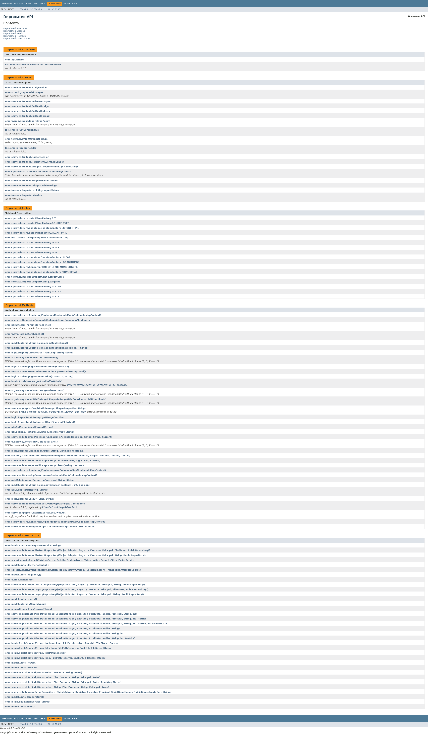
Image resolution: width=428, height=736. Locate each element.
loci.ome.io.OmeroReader (20, 148)
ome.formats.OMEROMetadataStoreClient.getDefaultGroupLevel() (45, 371)
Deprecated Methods (14, 36)
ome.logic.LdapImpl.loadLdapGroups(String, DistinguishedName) (44, 451)
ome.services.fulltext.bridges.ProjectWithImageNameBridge (42, 166)
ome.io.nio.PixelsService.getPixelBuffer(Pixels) (33, 381)
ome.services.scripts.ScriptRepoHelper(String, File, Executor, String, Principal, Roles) (57, 687)
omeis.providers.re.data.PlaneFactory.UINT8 (32, 296)
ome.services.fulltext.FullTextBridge (27, 106)
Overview (6, 4)
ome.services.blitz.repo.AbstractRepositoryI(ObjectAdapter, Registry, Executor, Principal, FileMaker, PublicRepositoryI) (77, 550)
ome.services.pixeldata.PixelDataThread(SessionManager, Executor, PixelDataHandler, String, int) (65, 633)
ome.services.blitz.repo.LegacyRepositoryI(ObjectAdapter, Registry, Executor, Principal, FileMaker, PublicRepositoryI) (76, 589)
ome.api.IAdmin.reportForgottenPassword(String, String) (40, 480)
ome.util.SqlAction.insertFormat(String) (29, 427)
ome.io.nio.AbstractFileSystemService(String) (33, 545)
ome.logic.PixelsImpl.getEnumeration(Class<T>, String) (39, 376)
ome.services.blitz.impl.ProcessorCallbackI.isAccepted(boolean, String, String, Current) (58, 437)
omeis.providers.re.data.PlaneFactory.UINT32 (33, 291)
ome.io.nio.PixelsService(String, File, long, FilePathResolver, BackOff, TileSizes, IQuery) (58, 648)
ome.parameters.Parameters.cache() (28, 325)
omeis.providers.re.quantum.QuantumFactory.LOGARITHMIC (42, 262)
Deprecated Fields (13, 33)
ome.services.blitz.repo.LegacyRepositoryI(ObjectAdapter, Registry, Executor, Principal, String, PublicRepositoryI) (74, 594)
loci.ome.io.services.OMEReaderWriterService (33, 64)
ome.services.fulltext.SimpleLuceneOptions (31, 180)
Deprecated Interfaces (15, 28)
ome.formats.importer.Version (23, 195)
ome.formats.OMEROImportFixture (26, 139)
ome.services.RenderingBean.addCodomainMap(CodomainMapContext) (48, 320)
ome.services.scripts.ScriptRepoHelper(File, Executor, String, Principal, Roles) (52, 677)
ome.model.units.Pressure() (22, 667)
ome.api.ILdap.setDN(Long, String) (26, 490)
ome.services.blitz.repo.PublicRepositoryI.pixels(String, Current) (44, 465)
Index (67, 4)
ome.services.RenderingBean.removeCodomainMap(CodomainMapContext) (51, 475)
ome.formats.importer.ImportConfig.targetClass (34, 277)
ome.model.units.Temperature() (24, 697)
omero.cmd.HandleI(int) (19, 579)
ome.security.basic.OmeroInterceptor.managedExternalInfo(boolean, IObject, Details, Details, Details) (67, 455)
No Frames (36, 9)
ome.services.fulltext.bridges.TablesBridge (31, 185)
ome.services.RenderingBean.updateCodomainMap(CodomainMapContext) (50, 526)
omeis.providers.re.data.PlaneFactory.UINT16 (33, 286)
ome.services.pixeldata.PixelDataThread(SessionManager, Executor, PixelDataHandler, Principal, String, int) (71, 614)
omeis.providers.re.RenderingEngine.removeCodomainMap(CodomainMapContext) (55, 470)
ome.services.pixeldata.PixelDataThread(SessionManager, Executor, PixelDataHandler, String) (62, 628)
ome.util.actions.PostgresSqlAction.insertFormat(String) (39, 432)
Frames (24, 9)
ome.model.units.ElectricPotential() (27, 565)
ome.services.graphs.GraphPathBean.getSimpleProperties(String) (45, 408)
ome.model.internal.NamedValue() (26, 604)
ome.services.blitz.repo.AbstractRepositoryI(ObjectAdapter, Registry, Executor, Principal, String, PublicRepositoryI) (75, 555)
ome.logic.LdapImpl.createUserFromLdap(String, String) (39, 352)
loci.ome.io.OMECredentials (22, 130)
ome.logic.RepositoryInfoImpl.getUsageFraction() (35, 417)
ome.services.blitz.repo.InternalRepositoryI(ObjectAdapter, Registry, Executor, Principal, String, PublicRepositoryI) (75, 584)
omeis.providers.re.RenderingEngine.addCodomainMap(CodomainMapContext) (53, 315)
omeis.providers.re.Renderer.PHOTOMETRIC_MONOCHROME (41, 267)
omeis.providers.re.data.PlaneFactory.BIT (30, 218)
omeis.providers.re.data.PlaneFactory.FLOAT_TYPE (36, 233)
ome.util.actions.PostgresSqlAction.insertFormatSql (36, 237)
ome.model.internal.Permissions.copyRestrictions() (36, 343)
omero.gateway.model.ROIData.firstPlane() (31, 357)
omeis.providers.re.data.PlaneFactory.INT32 (32, 247)
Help (74, 4)
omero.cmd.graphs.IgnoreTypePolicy (27, 121)
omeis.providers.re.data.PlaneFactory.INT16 (32, 242)
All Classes (55, 9)
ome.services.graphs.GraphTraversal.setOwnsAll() (35, 512)
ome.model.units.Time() (20, 706)
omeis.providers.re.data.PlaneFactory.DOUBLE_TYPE (37, 223)
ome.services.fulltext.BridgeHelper (26, 87)
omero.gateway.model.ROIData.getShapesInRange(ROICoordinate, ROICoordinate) (55, 399)
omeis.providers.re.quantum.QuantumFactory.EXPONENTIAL (42, 228)
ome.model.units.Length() (21, 599)
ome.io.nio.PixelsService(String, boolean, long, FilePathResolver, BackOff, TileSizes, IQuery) (61, 643)
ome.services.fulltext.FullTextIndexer (27, 111)
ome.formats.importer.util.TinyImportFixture (32, 190)
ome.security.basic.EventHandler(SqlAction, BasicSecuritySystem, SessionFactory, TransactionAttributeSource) (73, 570)
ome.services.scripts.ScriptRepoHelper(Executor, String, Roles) (43, 672)
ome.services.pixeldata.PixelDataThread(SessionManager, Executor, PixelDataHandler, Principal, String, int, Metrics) (76, 618)
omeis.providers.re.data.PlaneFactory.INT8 (31, 252)
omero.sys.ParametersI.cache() (24, 334)
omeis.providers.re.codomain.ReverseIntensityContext (38, 171)
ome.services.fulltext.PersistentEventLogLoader (34, 162)
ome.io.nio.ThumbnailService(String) (27, 702)
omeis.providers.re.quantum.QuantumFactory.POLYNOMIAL (41, 272)
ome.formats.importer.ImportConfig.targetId (32, 281)
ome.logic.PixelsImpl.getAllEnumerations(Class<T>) (37, 366)
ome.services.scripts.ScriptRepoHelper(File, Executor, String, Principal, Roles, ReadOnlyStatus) (63, 682)
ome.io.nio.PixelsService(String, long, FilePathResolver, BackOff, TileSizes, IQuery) (55, 658)
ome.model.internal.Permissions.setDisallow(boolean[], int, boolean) (47, 485)
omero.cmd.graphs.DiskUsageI (24, 92)
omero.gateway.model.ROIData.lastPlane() (31, 441)
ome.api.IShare (14, 59)
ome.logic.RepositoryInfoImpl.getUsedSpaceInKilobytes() (40, 422)
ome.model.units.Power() (20, 662)
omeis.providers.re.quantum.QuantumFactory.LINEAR (37, 257)
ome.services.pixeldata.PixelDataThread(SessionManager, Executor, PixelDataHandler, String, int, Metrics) (70, 638)
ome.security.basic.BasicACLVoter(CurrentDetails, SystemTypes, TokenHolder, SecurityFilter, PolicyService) (70, 560)
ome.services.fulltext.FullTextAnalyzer (28, 101)
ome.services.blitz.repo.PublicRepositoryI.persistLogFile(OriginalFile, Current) (52, 460)
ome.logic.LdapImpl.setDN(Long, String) (29, 499)
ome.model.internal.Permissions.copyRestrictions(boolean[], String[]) (47, 348)
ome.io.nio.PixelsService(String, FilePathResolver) (35, 653)
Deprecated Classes (14, 31)
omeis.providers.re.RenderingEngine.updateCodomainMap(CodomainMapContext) (55, 522)
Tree (42, 4)
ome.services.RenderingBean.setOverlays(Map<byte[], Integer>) (45, 503)
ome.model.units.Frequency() (23, 574)
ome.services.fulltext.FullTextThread (27, 116)
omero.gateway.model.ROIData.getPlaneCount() (34, 390)
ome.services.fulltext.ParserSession (27, 157)
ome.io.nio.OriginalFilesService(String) (28, 609)
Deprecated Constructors (16, 38)
